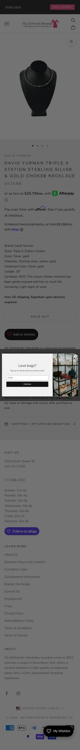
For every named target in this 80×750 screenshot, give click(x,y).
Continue (27, 384)
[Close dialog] (75, 356)
